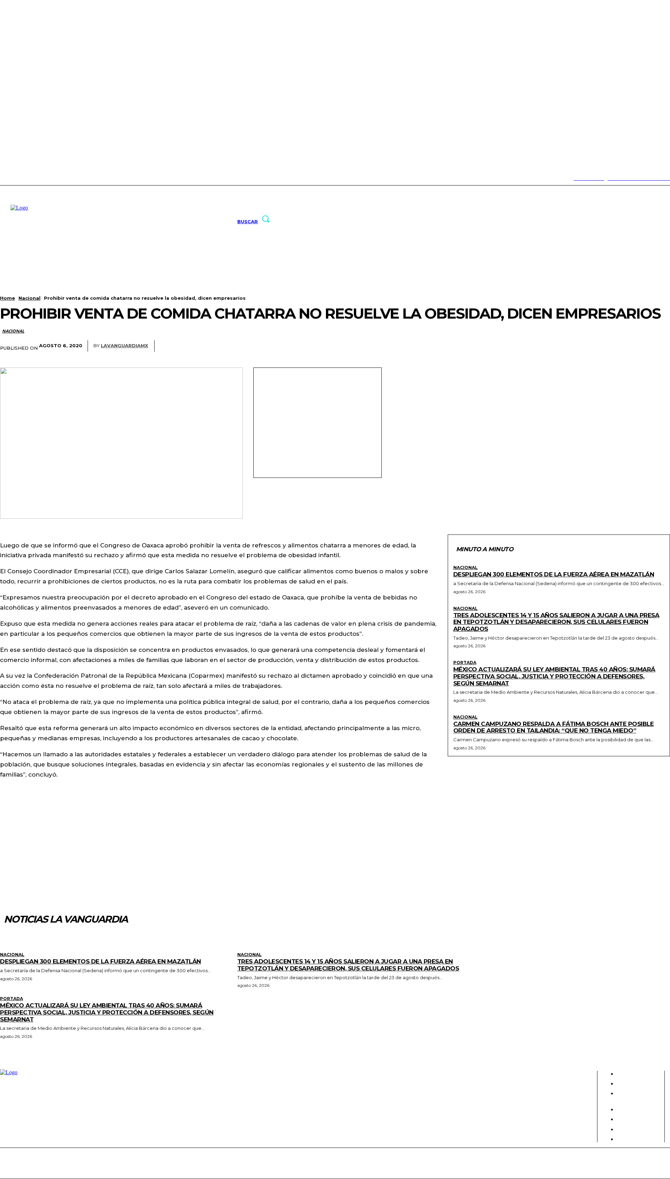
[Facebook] (545, 346)
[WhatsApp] (623, 346)
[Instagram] (11, 178)
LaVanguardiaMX (124, 345)
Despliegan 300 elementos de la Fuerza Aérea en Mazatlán (553, 574)
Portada (464, 662)
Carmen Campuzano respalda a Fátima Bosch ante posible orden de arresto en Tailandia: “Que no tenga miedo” (553, 727)
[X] (33, 178)
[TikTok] (22, 178)
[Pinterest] (597, 346)
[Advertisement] (317, 422)
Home (7, 298)
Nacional (29, 298)
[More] (649, 346)
